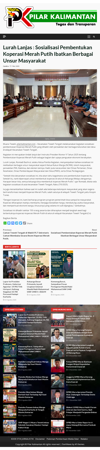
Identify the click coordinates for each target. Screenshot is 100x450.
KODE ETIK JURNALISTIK (22, 439)
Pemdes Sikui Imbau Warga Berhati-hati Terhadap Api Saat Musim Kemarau (9, 396)
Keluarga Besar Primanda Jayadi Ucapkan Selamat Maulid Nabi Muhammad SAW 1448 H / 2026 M (38, 265)
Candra (6, 66)
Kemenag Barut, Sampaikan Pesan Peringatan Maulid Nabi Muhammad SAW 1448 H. (62, 265)
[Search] (94, 36)
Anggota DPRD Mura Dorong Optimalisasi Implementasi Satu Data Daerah (57, 381)
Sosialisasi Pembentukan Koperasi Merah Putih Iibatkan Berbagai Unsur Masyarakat (74, 233)
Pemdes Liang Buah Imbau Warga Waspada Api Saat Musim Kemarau (9, 365)
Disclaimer (40, 439)
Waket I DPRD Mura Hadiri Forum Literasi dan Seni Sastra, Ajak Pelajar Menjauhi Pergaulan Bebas (57, 411)
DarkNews (67, 444)
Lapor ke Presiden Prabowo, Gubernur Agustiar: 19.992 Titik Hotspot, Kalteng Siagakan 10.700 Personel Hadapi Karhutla (14, 265)
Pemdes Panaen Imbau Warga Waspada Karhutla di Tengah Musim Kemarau (9, 411)
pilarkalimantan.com (26, 144)
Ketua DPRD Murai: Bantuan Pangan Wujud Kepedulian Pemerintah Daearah (57, 365)
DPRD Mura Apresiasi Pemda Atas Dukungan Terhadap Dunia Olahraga (57, 396)
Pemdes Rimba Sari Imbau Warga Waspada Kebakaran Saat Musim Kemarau (9, 381)
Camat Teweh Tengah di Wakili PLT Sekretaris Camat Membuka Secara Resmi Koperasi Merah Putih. (26, 234)
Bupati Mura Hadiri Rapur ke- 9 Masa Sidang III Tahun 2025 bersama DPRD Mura (57, 320)
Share (29, 223)
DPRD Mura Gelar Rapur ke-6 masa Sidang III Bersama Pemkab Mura (57, 426)
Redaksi (84, 439)
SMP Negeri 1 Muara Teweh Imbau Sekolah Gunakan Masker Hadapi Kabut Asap (9, 426)
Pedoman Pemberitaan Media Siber (63, 439)
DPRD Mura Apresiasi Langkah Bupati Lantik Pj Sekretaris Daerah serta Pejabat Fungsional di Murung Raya (57, 350)
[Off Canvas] (4, 37)
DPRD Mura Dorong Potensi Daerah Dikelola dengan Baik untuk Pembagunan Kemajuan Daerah (57, 335)
